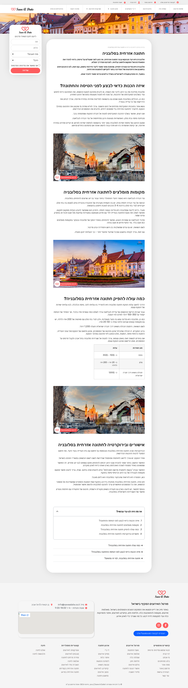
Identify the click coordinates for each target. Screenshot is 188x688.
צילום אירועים (147, 9)
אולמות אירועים (178, 9)
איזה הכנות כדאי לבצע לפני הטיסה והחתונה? (119, 520)
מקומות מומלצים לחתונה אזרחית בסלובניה (120, 525)
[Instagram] (158, 625)
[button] (57, 511)
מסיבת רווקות (74, 9)
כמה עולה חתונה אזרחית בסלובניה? (124, 545)
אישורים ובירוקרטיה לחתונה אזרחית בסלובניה (119, 534)
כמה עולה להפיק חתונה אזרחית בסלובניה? (120, 529)
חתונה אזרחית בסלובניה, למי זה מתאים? (122, 558)
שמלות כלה (162, 9)
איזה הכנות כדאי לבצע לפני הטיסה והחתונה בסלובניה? (115, 552)
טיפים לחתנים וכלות (56, 9)
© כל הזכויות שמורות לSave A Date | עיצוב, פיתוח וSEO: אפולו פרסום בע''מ (94, 684)
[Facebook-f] (165, 625)
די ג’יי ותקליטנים (130, 9)
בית (143, 47)
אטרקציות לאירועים (95, 9)
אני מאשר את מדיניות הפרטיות (24, 65)
